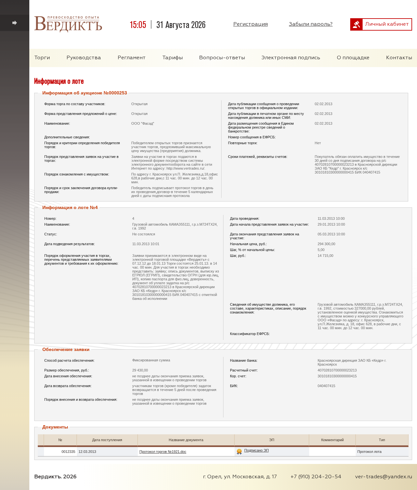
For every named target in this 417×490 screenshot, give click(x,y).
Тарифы (172, 58)
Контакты (399, 58)
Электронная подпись (291, 58)
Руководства (83, 58)
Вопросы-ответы (222, 58)
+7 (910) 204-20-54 (316, 477)
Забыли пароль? (311, 24)
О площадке (353, 58)
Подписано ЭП (256, 450)
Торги (42, 58)
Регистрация (250, 24)
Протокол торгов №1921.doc (162, 452)
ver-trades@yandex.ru (383, 477)
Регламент (132, 58)
